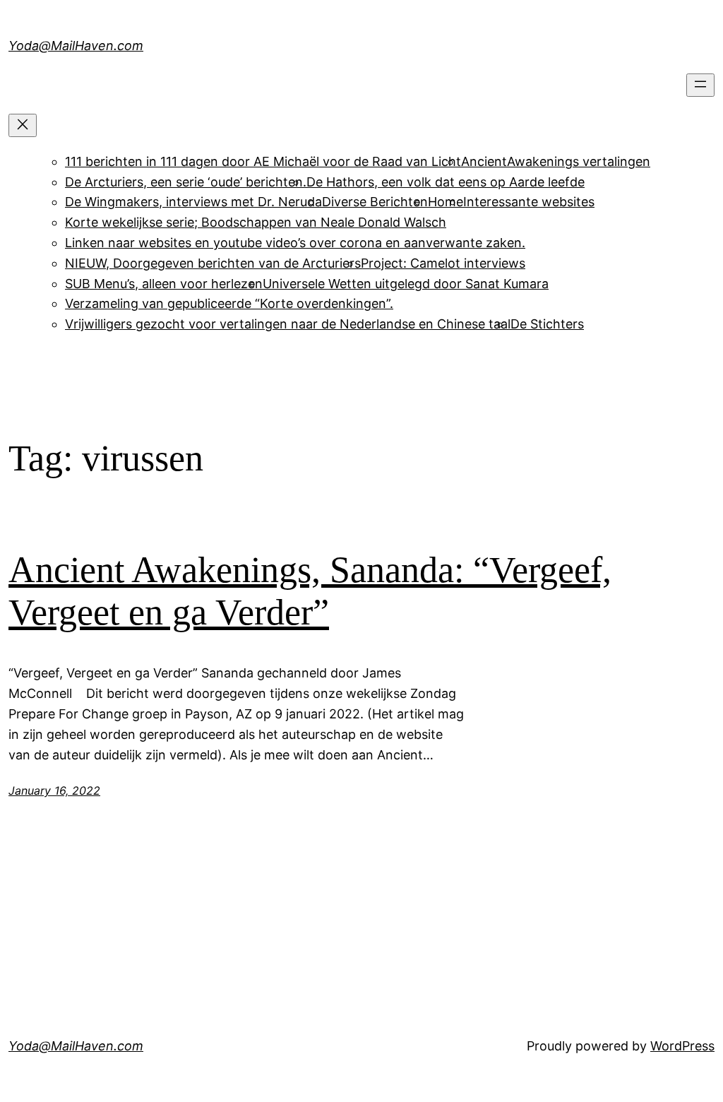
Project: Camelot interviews (443, 263)
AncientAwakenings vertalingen (555, 161)
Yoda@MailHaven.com (75, 45)
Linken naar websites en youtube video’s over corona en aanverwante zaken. (295, 242)
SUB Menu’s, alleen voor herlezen (164, 283)
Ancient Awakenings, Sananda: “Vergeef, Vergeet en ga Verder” (309, 591)
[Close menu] (22, 125)
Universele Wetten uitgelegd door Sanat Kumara (406, 283)
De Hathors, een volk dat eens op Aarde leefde (445, 181)
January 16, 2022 (54, 790)
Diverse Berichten (375, 201)
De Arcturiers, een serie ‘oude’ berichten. (185, 181)
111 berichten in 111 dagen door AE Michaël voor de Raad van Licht (263, 161)
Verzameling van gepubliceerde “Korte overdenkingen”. (229, 303)
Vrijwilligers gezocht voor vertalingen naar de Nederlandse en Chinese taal (287, 323)
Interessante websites (528, 201)
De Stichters (547, 323)
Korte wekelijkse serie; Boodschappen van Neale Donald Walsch (255, 222)
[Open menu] (700, 85)
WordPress (682, 1045)
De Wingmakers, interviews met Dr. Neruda (193, 201)
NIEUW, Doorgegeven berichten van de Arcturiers (213, 263)
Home (445, 201)
